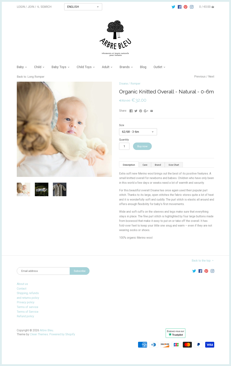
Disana (123, 83)
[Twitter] (173, 6)
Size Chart (174, 164)
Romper (135, 83)
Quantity (124, 139)
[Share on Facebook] (131, 110)
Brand (158, 164)
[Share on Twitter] (135, 110)
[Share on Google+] (146, 110)
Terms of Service (27, 311)
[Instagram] (191, 6)
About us (22, 284)
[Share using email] (151, 110)
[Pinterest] (185, 6)
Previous (200, 76)
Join (31, 6)
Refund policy (25, 316)
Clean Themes (39, 334)
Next (211, 76)
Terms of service (27, 307)
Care (145, 164)
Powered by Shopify (62, 334)
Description (129, 164)
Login (21, 6)
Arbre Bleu (46, 330)
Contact (21, 288)
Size (121, 125)
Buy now (142, 146)
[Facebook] (179, 6)
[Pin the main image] (140, 110)
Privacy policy (25, 302)
